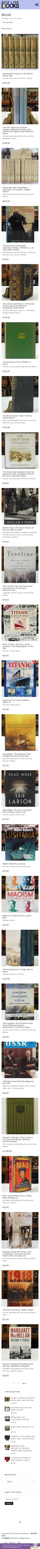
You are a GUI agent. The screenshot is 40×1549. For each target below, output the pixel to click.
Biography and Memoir (12, 532)
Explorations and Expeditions (15, 136)
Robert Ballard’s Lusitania (14, 864)
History (6, 78)
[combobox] (20, 1481)
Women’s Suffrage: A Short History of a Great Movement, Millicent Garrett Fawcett (18, 1139)
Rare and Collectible (11, 423)
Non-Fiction (14, 1030)
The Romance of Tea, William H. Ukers (17, 363)
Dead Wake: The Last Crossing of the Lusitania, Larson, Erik (17, 811)
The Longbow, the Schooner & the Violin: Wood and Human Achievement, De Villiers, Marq (18, 1025)
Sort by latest (8, 22)
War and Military (16, 1258)
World (29, 78)
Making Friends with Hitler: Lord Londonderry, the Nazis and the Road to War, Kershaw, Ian (17, 1254)
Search (9, 1503)
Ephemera (13, 1086)
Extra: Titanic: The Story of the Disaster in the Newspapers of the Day (18, 646)
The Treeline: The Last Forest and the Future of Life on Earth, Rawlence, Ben (17, 588)
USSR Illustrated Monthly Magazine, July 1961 (18, 1082)
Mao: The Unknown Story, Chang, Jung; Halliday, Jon (17, 1196)
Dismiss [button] (38, 1546)
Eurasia (5, 920)
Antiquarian (13, 420)
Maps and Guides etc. (17, 78)
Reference (7, 138)
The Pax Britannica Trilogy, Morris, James (18, 970)
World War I (20, 815)
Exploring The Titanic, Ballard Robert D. (16, 701)
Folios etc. (13, 974)
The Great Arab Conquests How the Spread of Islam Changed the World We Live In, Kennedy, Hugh (18, 474)
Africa (5, 420)
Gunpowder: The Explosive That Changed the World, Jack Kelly (17, 755)
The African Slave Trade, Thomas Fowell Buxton (17, 417)
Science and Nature (23, 367)
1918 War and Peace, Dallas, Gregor (18, 1310)
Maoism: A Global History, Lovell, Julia (17, 916)
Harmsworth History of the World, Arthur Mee (18, 74)
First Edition (24, 420)
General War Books (29, 532)
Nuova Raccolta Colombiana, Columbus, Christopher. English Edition (16, 189)
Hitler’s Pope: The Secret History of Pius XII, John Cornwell (18, 528)
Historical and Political (12, 535)
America (6, 1086)
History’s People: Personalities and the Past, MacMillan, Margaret (18, 1365)
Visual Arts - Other (10, 1088)
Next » (24, 1383)
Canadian (6, 593)
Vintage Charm (8, 313)
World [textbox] (20, 1481)
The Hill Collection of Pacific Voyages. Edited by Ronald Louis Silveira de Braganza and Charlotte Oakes (18, 130)
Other (11, 367)
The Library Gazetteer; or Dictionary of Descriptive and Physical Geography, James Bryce (19, 306)
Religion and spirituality (19, 479)
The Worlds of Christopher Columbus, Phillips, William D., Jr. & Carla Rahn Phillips (18, 247)
